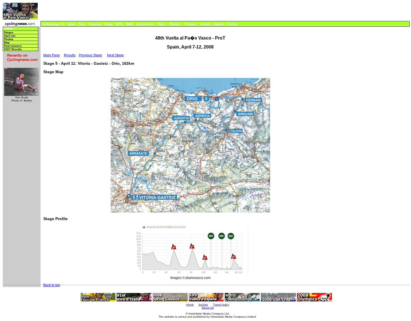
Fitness (190, 24)
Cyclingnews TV (53, 24)
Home (8, 29)
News (72, 24)
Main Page (51, 55)
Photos (174, 24)
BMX (129, 24)
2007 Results (13, 49)
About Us (208, 307)
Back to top (51, 285)
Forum (232, 24)
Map (7, 42)
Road (109, 24)
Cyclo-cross (145, 24)
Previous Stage (90, 55)
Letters (205, 24)
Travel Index (221, 304)
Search (219, 24)
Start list (9, 35)
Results (69, 55)
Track (161, 24)
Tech (81, 24)
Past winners (13, 45)
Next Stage (115, 55)
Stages (8, 32)
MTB (119, 24)
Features (95, 24)
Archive (203, 304)
